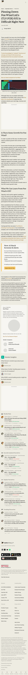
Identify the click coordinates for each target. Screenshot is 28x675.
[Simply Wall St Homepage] (2, 0)
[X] (5, 550)
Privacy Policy (4, 667)
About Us (17, 610)
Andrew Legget (7, 373)
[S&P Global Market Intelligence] (6, 566)
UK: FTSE (3, 589)
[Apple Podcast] (12, 550)
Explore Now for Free (9, 268)
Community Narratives (6, 615)
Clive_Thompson (8, 442)
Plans (16, 607)
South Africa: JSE (5, 600)
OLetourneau (6, 455)
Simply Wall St (7, 28)
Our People (17, 613)
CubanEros (6, 491)
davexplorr (6, 512)
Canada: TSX (4, 597)
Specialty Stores (9, 8)
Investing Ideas (4, 613)
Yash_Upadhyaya (7, 520)
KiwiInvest (6, 498)
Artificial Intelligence (19, 600)
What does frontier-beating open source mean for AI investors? (13, 370)
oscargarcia (6, 482)
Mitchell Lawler (7, 365)
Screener (3, 610)
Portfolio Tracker (4, 607)
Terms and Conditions (6, 665)
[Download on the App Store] (5, 554)
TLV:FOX (7, 39)
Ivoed (5, 433)
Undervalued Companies (20, 587)
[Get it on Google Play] (16, 554)
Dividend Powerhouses (19, 589)
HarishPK (6, 425)
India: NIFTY (3, 595)
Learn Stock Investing (19, 624)
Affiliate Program (18, 627)
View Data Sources (5, 577)
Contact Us (17, 615)
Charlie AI (17, 632)
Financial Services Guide (6, 663)
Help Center (17, 622)
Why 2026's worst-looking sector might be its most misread (13, 378)
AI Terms (3, 669)
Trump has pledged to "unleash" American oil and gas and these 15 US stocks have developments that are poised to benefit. (13, 54)
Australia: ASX (4, 592)
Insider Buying (18, 592)
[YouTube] (7, 550)
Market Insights (4, 618)
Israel (2, 8)
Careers (16, 618)
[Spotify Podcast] (10, 550)
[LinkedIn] (2, 550)
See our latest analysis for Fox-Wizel (10, 77)
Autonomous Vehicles (19, 597)
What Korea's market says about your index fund (12, 362)
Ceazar (5, 416)
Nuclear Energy (18, 595)
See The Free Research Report (10, 336)
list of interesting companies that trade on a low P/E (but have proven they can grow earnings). (13, 238)
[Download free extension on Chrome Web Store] (9, 558)
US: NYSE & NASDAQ (6, 587)
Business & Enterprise (19, 630)
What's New (3, 621)
